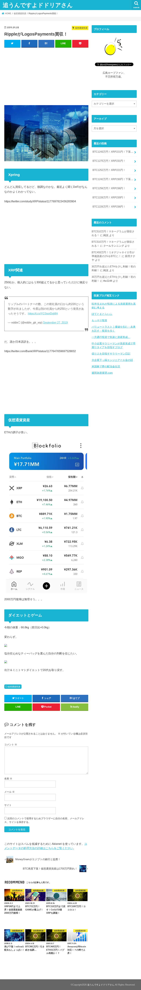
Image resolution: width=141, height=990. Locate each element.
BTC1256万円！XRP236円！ (109, 188)
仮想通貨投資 (14, 686)
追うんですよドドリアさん (38, 5)
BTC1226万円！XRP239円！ (109, 197)
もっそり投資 (99, 320)
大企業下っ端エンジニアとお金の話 (112, 360)
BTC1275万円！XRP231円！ (109, 161)
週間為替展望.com (102, 372)
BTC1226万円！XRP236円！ (109, 206)
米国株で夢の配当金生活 (106, 366)
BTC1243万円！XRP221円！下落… (113, 151)
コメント (10, 744)
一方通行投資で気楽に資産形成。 (111, 337)
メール (9, 791)
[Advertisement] (46, 75)
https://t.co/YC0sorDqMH (43, 313)
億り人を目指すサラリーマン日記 (111, 353)
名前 (8, 778)
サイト (8, 805)
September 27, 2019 (55, 322)
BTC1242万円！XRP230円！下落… (113, 179)
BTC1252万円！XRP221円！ (109, 170)
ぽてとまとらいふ (102, 314)
